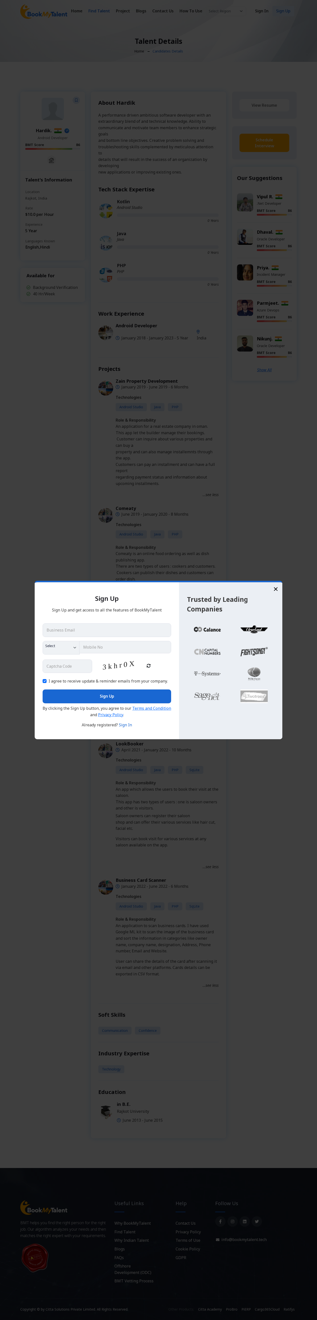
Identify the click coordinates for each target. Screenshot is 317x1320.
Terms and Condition (151, 708)
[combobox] (61, 648)
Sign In (125, 725)
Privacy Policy (110, 714)
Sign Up (107, 696)
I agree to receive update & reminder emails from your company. (108, 681)
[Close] (276, 589)
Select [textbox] (50, 645)
